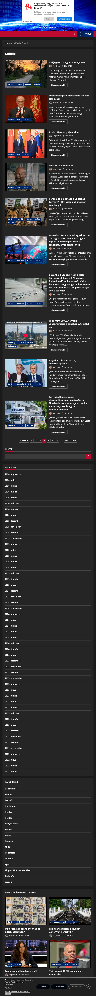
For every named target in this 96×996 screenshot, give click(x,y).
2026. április (11, 497)
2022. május (11, 771)
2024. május (11, 631)
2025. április (11, 567)
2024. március (12, 643)
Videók (8, 882)
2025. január (11, 585)
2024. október (11, 602)
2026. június (11, 485)
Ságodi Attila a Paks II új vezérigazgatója (26, 373)
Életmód (20, 219)
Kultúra (9, 841)
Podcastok (10, 852)
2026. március (12, 503)
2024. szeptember (13, 608)
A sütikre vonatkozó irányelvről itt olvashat (17, 992)
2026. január (11, 515)
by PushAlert (29, 21)
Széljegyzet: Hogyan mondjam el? (26, 74)
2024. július (10, 620)
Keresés (9, 449)
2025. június (11, 556)
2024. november (13, 596)
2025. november (13, 526)
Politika (37, 84)
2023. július (10, 690)
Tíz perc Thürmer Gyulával (18, 870)
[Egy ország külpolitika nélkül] (26, 954)
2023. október (11, 672)
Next (74, 440)
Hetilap (8, 812)
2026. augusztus (13, 474)
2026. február (11, 509)
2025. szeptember (13, 538)
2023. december (12, 660)
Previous (24, 440)
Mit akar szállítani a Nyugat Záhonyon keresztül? (64, 930)
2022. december (12, 730)
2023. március (12, 713)
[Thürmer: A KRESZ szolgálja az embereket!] (70, 954)
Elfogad (43, 986)
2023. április (11, 707)
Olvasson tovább (59, 85)
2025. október (11, 532)
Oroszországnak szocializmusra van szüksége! (26, 109)
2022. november (13, 736)
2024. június (11, 625)
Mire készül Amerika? (26, 177)
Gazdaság (20, 260)
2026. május (11, 491)
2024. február (11, 649)
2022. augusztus (13, 754)
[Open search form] (75, 34)
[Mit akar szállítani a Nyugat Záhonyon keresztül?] (70, 911)
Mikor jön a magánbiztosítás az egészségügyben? (22, 930)
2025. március (12, 573)
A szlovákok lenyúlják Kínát (26, 143)
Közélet (19, 84)
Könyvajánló (11, 823)
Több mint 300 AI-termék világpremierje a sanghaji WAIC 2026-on (26, 335)
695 (66, 440)
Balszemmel (11, 788)
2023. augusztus (13, 684)
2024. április (11, 637)
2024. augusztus (13, 614)
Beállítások (76, 986)
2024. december (12, 590)
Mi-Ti (18, 119)
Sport (7, 864)
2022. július (10, 759)
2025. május (11, 561)
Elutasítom (59, 986)
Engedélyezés (64, 18)
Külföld (28, 84)
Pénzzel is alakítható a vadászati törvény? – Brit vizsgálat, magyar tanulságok (26, 212)
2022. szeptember (13, 748)
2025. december (12, 521)
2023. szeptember (13, 678)
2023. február (11, 719)
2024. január (11, 655)
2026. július (10, 480)
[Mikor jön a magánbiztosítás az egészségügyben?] (26, 911)
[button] (5, 34)
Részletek (8, 988)
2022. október (11, 742)
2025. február (11, 579)
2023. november (13, 666)
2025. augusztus (13, 544)
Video (88, 34)
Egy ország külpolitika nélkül (21, 970)
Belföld (11, 84)
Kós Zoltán (56, 66)
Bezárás (49, 18)
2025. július (10, 550)
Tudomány (12, 346)
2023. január (11, 725)
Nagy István (56, 102)
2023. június (11, 695)
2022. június (11, 765)
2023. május (11, 701)
